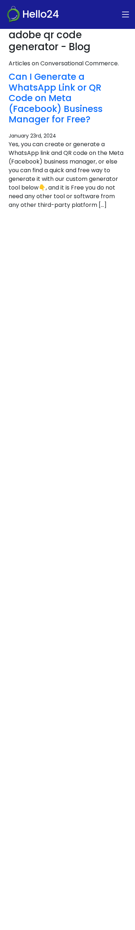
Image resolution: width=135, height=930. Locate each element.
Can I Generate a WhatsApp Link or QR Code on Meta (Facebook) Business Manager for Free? (56, 98)
